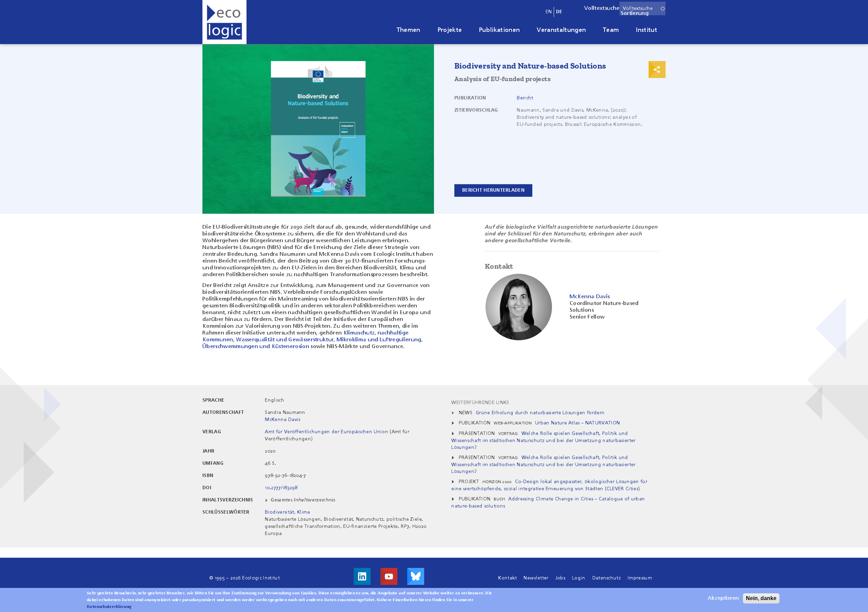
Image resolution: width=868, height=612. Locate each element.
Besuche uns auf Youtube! (388, 576)
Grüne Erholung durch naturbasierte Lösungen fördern (540, 412)
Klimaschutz (359, 333)
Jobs (560, 578)
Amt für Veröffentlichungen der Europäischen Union (326, 431)
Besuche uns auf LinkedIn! (362, 576)
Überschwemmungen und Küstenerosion (255, 346)
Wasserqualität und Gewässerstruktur (285, 340)
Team (611, 30)
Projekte (449, 30)
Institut (646, 30)
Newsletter (536, 578)
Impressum (640, 578)
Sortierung (635, 13)
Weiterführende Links (480, 402)
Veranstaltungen (561, 30)
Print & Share (657, 69)
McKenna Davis (282, 419)
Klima (303, 512)
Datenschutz (606, 578)
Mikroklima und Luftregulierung (379, 340)
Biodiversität (279, 512)
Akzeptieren (723, 598)
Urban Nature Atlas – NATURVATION (577, 423)
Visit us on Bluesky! (415, 576)
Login (579, 578)
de (559, 11)
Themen (408, 30)
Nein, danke (761, 598)
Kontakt (507, 578)
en (549, 11)
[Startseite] (224, 22)
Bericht (525, 98)
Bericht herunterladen (493, 190)
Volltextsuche (601, 8)
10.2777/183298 (281, 487)
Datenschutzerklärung (109, 607)
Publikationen (499, 30)
